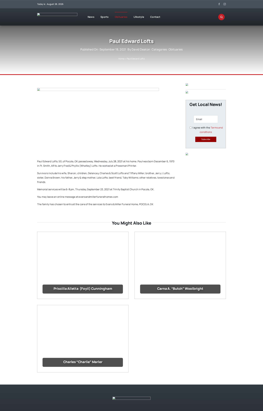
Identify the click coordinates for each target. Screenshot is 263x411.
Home (121, 58)
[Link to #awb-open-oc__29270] (221, 17)
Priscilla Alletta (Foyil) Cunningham (83, 288)
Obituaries (175, 49)
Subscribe (205, 139)
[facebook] (219, 4)
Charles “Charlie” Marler (82, 362)
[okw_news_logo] (57, 14)
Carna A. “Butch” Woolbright (180, 288)
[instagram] (224, 4)
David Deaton (141, 49)
